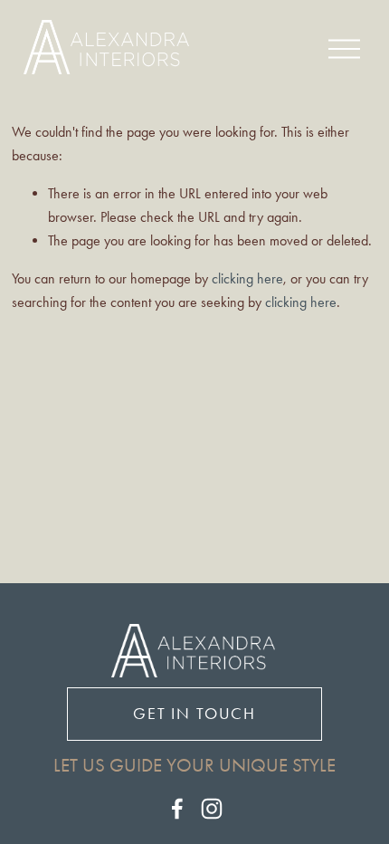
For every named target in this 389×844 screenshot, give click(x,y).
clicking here (247, 278)
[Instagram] (212, 809)
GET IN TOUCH (194, 714)
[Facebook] (177, 809)
